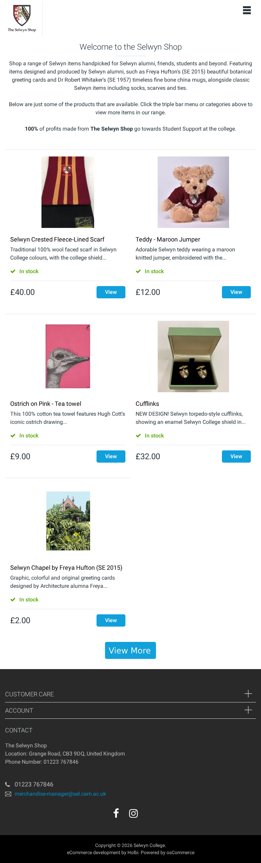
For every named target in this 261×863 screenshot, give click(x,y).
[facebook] (116, 813)
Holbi (132, 852)
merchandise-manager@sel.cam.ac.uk (60, 794)
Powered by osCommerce (167, 852)
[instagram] (133, 813)
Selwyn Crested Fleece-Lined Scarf (57, 239)
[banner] (130, 650)
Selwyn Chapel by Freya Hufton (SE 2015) (66, 567)
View (111, 292)
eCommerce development (93, 852)
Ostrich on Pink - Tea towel (45, 403)
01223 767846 (34, 784)
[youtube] (148, 815)
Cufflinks (147, 403)
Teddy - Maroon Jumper (168, 239)
